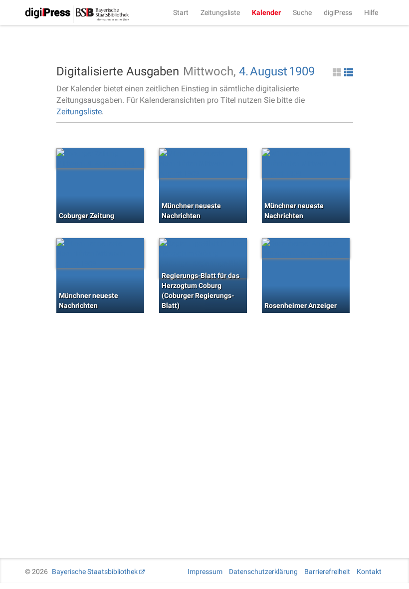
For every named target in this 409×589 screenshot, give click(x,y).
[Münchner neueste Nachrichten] (203, 163)
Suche (302, 12)
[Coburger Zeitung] (100, 158)
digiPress (338, 12)
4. (243, 71)
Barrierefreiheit (327, 572)
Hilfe (371, 12)
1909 (302, 71)
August (268, 71)
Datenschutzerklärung (263, 572)
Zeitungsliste (220, 12)
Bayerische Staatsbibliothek (95, 572)
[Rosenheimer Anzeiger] (306, 248)
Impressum (205, 572)
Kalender (266, 12)
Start (181, 12)
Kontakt (369, 572)
